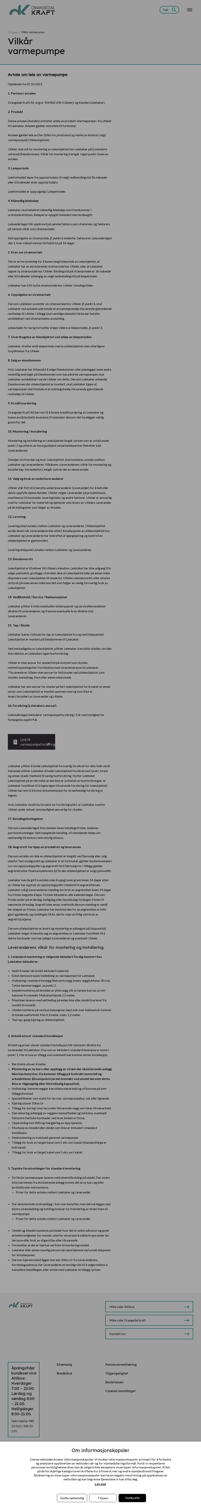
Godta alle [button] (132, 1498)
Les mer (100, 1484)
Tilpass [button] (103, 1498)
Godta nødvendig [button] (72, 1498)
